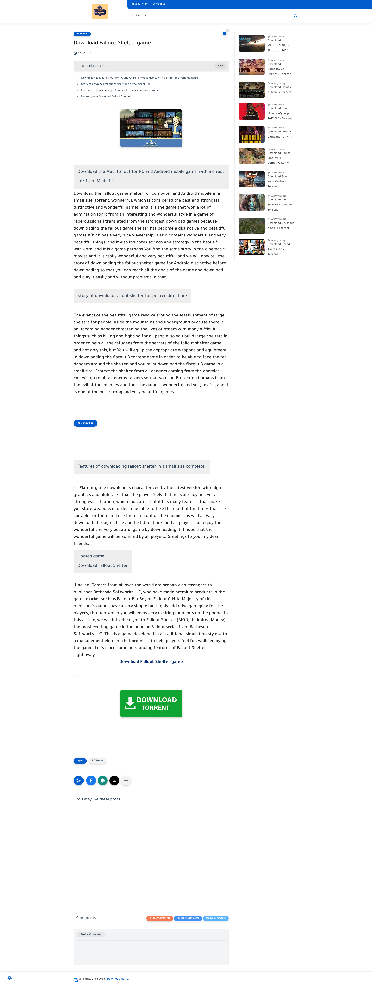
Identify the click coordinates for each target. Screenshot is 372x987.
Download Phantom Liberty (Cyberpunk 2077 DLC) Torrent (281, 113)
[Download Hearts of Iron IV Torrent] (252, 90)
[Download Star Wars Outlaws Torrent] (252, 179)
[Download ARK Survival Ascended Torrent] (252, 202)
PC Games (139, 15)
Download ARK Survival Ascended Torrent (280, 205)
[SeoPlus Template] (76, 979)
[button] (91, 780)
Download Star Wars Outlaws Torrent (277, 181)
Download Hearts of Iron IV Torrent (279, 90)
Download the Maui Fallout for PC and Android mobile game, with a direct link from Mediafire (140, 78)
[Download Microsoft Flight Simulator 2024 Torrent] (252, 43)
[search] (295, 16)
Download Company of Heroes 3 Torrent (279, 69)
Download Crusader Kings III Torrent (281, 226)
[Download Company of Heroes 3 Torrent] (252, 66)
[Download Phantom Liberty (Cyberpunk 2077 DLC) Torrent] (252, 111)
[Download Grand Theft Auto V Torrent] (252, 247)
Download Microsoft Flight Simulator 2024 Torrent (278, 46)
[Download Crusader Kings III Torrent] (252, 226)
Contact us (159, 4)
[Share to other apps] (126, 780)
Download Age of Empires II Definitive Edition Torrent (279, 159)
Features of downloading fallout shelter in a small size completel (121, 90)
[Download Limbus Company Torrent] (252, 134)
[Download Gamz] (100, 11)
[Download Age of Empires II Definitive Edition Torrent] (252, 156)
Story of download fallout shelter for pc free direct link (115, 84)
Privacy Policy (140, 4)
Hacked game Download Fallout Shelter (105, 96)
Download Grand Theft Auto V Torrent (279, 249)
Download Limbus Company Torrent (280, 135)
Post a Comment (91, 934)
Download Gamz (118, 979)
